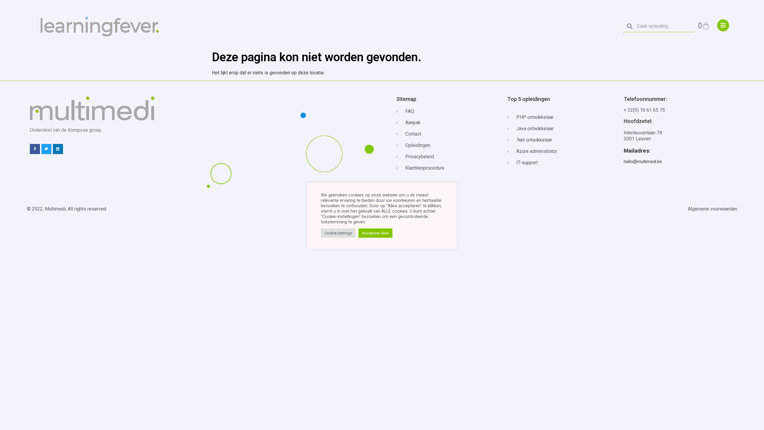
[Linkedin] (58, 149)
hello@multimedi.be (643, 161)
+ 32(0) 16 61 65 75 (644, 110)
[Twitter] (46, 149)
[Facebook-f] (35, 149)
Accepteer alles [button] (375, 233)
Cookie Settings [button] (338, 233)
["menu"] (723, 25)
